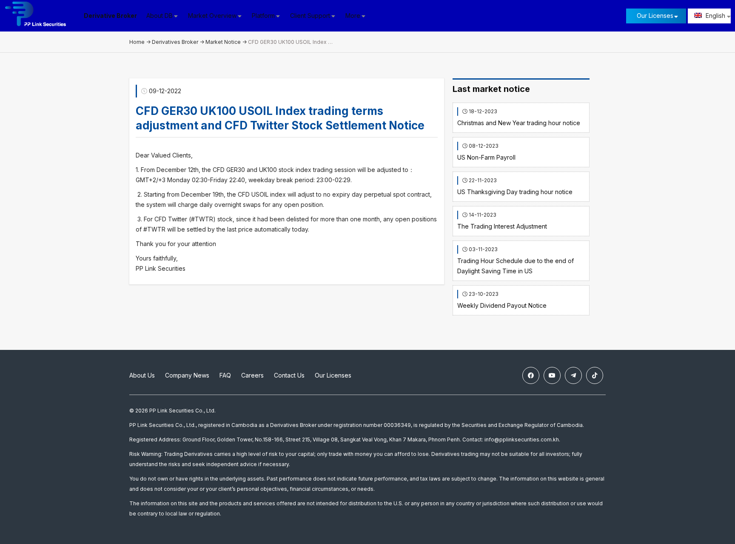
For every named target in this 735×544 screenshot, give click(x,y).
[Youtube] (552, 375)
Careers (252, 375)
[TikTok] (594, 375)
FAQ (225, 375)
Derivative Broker (110, 15)
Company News (187, 375)
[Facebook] (530, 375)
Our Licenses (655, 15)
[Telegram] (573, 375)
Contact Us (289, 375)
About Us (142, 375)
